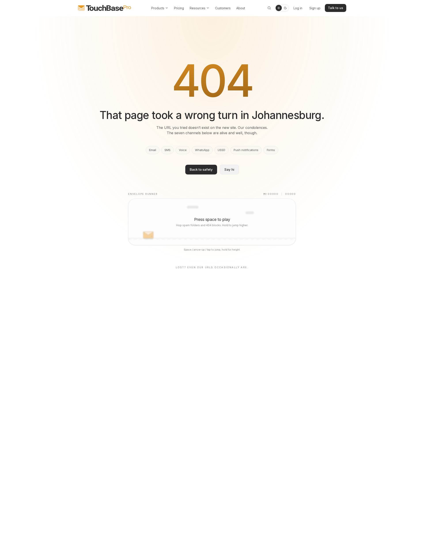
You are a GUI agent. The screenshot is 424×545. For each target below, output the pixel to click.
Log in (297, 8)
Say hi (229, 169)
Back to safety (201, 169)
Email (152, 150)
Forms (271, 150)
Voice (183, 150)
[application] (212, 222)
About (240, 8)
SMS (167, 150)
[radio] (279, 8)
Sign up (314, 8)
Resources (197, 8)
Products (157, 8)
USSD (221, 150)
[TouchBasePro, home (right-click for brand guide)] (104, 8)
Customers (223, 8)
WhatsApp (202, 150)
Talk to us (335, 8)
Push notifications (246, 150)
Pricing (179, 8)
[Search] (269, 8)
